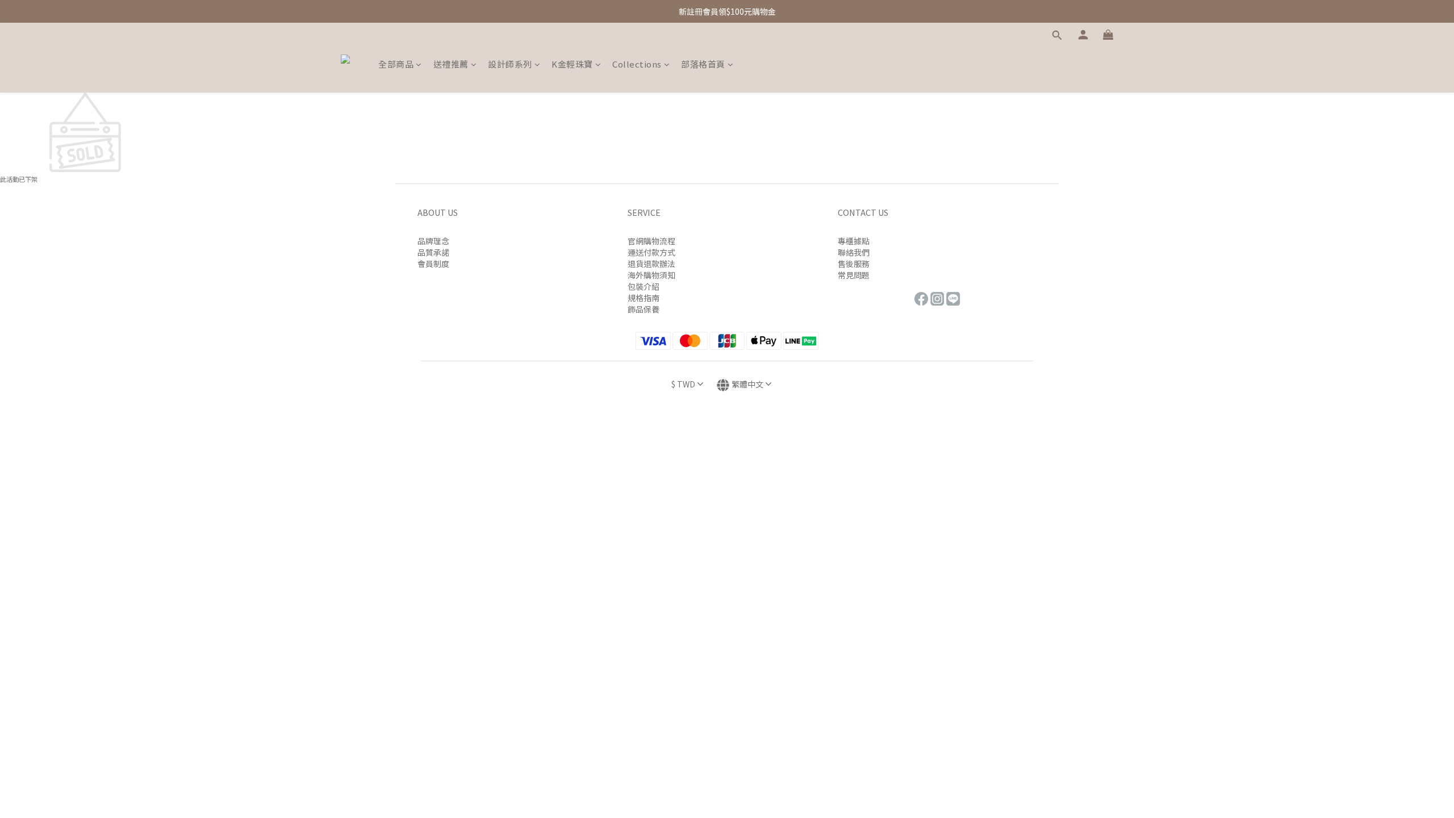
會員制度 (433, 263)
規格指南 (643, 297)
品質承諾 (433, 252)
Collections (637, 64)
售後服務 (854, 263)
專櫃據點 (854, 241)
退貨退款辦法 (651, 263)
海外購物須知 (651, 275)
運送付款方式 (651, 252)
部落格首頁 (703, 64)
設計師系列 (510, 64)
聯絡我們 (854, 252)
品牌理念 (433, 241)
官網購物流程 (651, 241)
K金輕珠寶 (572, 64)
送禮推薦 (451, 64)
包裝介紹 (643, 286)
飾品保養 (643, 309)
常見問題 (854, 275)
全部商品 (395, 64)
